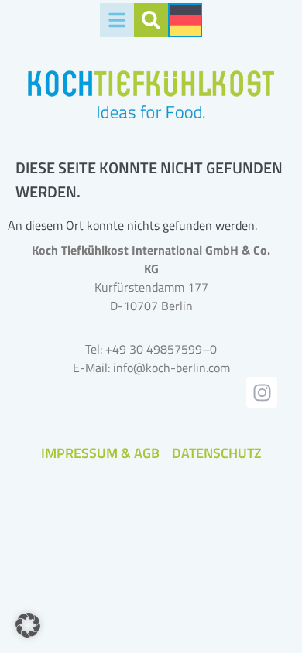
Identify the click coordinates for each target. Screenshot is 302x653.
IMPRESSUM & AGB (100, 453)
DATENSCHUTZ (217, 453)
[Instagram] (261, 392)
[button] (28, 625)
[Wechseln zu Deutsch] (185, 20)
